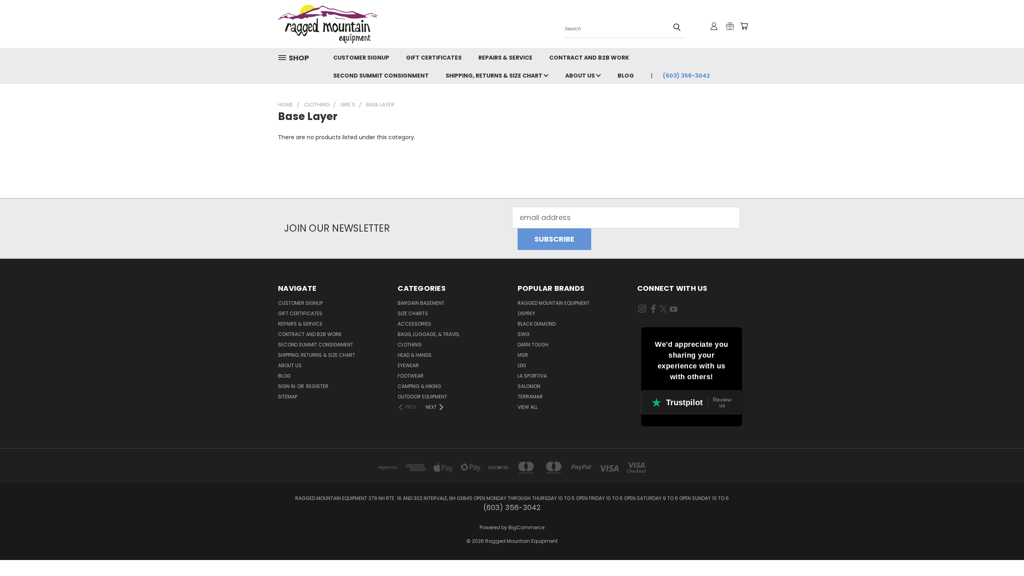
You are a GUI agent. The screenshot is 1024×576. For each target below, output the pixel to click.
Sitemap (287, 396)
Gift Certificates (434, 58)
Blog (626, 76)
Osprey (526, 313)
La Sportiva (532, 375)
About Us (580, 76)
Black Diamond (537, 323)
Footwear (411, 375)
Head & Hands (415, 355)
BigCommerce (526, 527)
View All (528, 407)
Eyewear (408, 365)
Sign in (287, 386)
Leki (522, 365)
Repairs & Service (505, 58)
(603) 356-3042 (686, 76)
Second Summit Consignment (381, 76)
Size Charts (413, 313)
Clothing (410, 344)
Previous (1000, 551)
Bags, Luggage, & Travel (429, 334)
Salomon (529, 386)
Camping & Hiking (419, 386)
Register (317, 386)
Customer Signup (361, 58)
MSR (523, 355)
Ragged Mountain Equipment (554, 303)
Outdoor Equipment (422, 396)
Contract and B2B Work (589, 58)
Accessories (414, 323)
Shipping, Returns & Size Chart (495, 76)
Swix (524, 334)
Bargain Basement (421, 303)
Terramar (530, 396)
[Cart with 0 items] (744, 26)
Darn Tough (533, 344)
